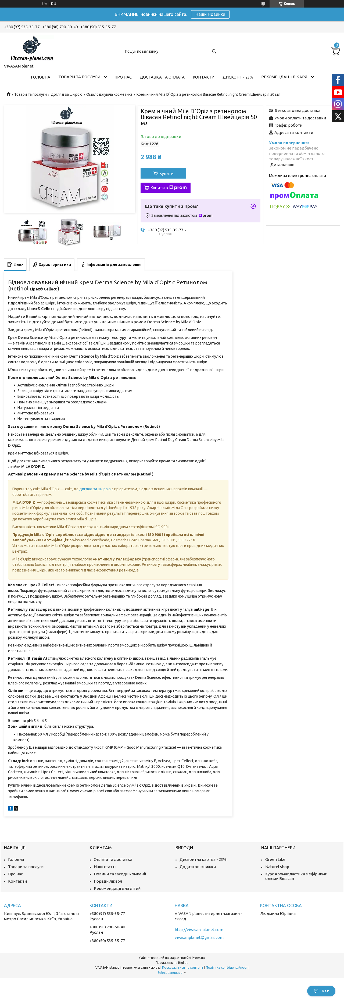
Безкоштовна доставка (297, 110)
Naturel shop (277, 866)
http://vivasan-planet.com (199, 929)
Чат (325, 991)
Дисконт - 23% (238, 77)
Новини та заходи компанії (120, 874)
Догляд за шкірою (67, 94)
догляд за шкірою (95, 489)
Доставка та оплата (162, 77)
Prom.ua (198, 958)
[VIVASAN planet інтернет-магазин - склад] (31, 47)
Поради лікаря (108, 881)
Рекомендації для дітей (117, 888)
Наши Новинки (210, 14)
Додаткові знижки (198, 866)
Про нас (123, 77)
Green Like (275, 859)
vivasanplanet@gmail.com (199, 937)
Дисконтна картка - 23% (203, 859)
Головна (40, 77)
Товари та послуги (79, 76)
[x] (16, 809)
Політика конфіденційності (227, 967)
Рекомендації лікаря (284, 76)
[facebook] (10, 809)
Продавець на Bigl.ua (172, 962)
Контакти (203, 77)
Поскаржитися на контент (182, 967)
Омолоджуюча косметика (109, 94)
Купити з (159, 187)
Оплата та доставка (113, 859)
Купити (166, 173)
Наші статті (105, 866)
